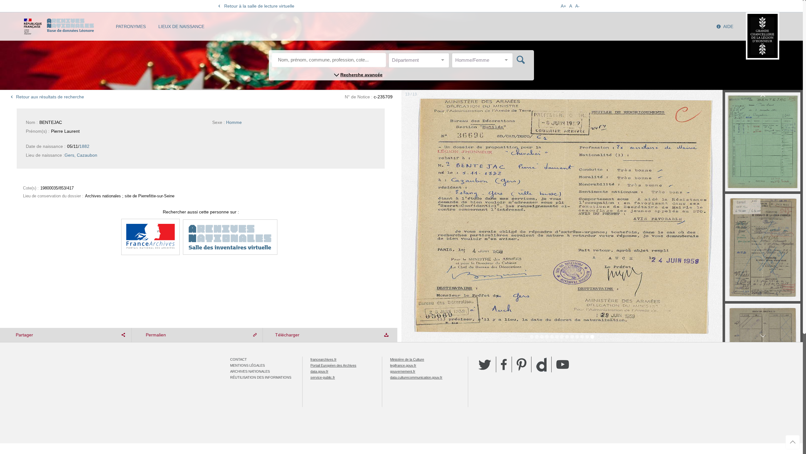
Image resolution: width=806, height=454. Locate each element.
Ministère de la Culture (407, 359)
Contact (238, 359)
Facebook (504, 364)
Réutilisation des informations (260, 377)
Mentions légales (247, 365)
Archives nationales (250, 371)
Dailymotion (541, 365)
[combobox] (420, 62)
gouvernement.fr (402, 371)
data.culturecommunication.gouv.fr (416, 377)
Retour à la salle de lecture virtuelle (259, 6)
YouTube (562, 364)
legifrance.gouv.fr (403, 365)
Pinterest (521, 364)
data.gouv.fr (319, 371)
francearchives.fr (323, 359)
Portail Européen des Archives (333, 365)
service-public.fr (322, 377)
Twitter (485, 364)
